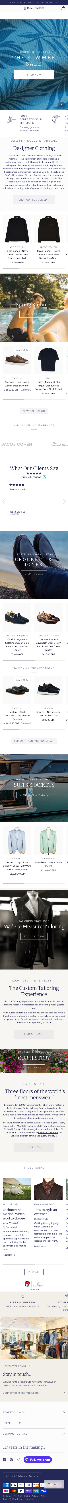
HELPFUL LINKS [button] (12, 1423)
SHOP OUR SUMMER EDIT (34, 199)
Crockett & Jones (50, 1122)
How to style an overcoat (45, 1212)
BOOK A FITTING (34, 936)
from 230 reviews (31, 476)
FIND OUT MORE (34, 1034)
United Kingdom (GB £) (21, 1476)
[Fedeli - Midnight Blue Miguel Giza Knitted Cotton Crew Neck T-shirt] (48, 360)
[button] (4, 501)
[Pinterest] (11, 1459)
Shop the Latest (34, 314)
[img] (34, 473)
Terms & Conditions (13, 1499)
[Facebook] (4, 1459)
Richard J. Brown (12, 1129)
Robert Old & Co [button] (14, 1412)
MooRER (21, 1126)
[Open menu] (8, 8)
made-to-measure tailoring (43, 1114)
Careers (30, 1499)
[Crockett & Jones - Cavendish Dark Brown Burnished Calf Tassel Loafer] (48, 617)
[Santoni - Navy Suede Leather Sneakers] (48, 690)
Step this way (34, 573)
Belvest (26, 1129)
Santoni (60, 1126)
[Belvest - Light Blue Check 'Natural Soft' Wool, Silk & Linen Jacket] (17, 840)
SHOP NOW (34, 74)
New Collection (34, 411)
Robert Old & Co (14, 1496)
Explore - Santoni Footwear (34, 741)
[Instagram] (18, 1459)
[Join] (60, 1393)
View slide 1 (61, 104)
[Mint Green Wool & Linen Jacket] (48, 840)
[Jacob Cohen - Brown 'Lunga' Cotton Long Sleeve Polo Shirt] (48, 229)
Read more (9, 1254)
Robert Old (58, 1129)
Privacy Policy (39, 1496)
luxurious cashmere (48, 1132)
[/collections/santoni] (39, 443)
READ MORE (34, 1067)
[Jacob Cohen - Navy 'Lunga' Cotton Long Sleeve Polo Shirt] (17, 229)
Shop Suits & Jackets (34, 794)
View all (34, 1272)
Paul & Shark (49, 1126)
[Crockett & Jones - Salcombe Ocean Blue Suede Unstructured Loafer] (17, 617)
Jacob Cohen (9, 1126)
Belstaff (38, 1126)
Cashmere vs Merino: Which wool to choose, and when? (14, 1216)
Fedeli (30, 1126)
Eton (62, 1122)
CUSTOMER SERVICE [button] (15, 1433)
